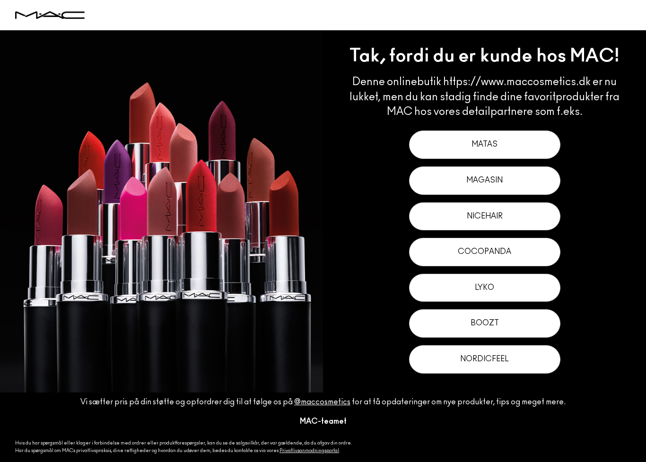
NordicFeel (484, 359)
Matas (484, 144)
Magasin (484, 180)
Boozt (485, 323)
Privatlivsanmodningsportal (309, 450)
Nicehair (485, 216)
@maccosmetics (322, 402)
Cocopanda (484, 251)
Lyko (484, 287)
